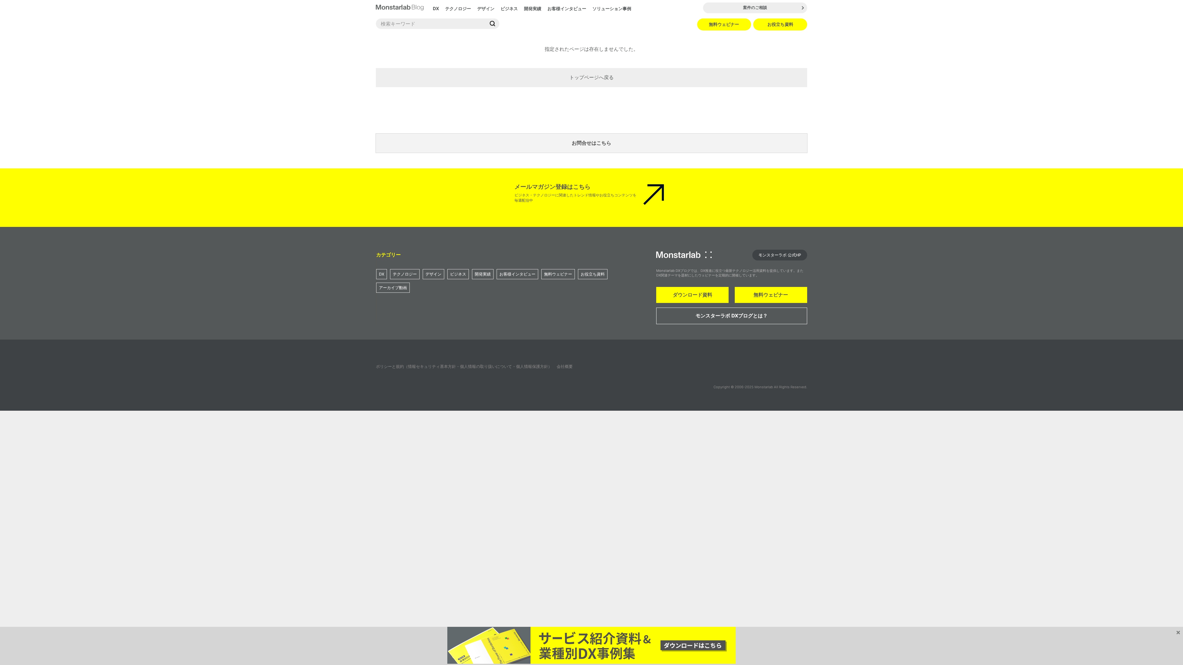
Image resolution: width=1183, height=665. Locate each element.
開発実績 (532, 8)
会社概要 (565, 366)
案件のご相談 (755, 7)
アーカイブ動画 (393, 287)
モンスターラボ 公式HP (779, 255)
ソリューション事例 (611, 8)
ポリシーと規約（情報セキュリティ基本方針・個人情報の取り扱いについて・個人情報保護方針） (464, 366)
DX (436, 8)
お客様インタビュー (566, 8)
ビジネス (509, 8)
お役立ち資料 (780, 24)
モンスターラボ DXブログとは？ (732, 315)
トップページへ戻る (591, 77)
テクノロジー (458, 8)
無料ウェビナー (724, 24)
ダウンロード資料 (692, 295)
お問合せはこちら (591, 143)
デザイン (485, 8)
